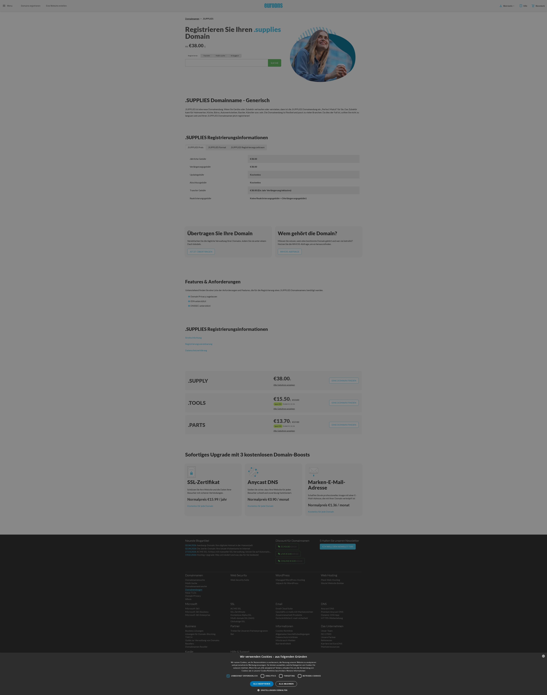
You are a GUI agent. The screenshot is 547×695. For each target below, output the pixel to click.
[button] (273, 690)
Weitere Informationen (295, 670)
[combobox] (543, 656)
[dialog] (273, 674)
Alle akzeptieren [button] (261, 684)
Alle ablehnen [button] (286, 684)
